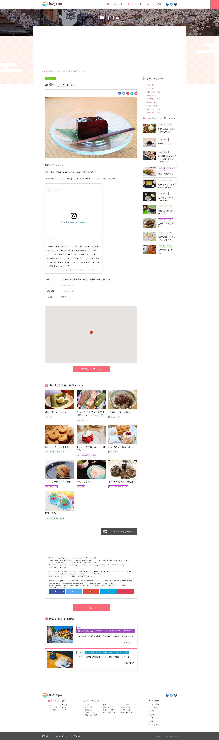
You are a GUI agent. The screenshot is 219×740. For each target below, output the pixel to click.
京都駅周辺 (151, 95)
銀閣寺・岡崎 (125, 707)
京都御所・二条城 (153, 99)
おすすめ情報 (154, 704)
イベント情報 (155, 4)
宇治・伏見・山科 (153, 113)
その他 (87, 705)
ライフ (63, 710)
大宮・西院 (151, 85)
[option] (91, 127)
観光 (51, 705)
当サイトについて (155, 725)
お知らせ (152, 721)
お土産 (63, 707)
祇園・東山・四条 (153, 92)
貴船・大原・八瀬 (91, 715)
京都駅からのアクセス (91, 369)
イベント (64, 705)
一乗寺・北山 (152, 106)
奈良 (104, 705)
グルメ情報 (53, 707)
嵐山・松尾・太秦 (153, 109)
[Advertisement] (109, 51)
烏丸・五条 (151, 88)
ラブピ (64, 270)
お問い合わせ (77, 736)
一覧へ (91, 608)
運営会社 (45, 736)
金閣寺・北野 (152, 102)
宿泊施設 (53, 710)
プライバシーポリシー (60, 736)
